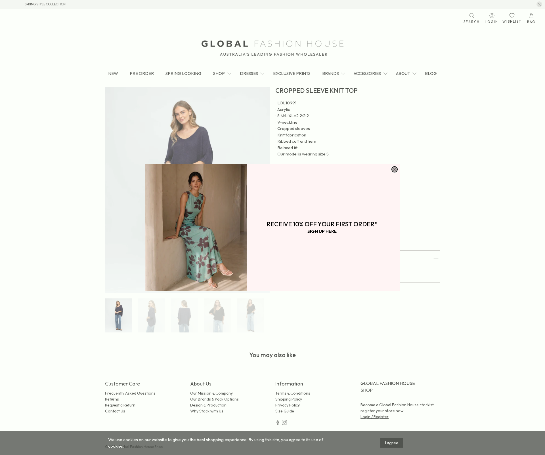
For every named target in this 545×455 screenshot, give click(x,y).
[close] (394, 169)
